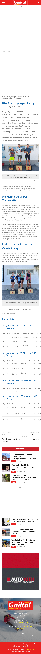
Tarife (34, 644)
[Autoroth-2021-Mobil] (20, 589)
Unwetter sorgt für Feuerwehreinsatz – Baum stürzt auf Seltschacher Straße (23, 478)
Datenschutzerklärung (17, 651)
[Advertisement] (20, 27)
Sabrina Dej (7, 107)
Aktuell (14, 461)
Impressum (27, 651)
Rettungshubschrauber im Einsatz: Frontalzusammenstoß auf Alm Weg (11, 438)
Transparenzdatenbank (12, 644)
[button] (3, 2)
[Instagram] (23, 634)
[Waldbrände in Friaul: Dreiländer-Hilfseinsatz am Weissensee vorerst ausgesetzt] (6, 543)
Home (3, 51)
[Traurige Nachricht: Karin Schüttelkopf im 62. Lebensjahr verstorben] (6, 468)
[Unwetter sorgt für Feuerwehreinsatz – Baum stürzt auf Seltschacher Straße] (6, 478)
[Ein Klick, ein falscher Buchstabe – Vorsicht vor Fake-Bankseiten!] (6, 522)
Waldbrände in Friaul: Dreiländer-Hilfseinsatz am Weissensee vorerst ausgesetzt (23, 542)
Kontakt (25, 646)
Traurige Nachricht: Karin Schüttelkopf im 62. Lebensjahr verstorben (23, 467)
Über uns (16, 646)
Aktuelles (20, 448)
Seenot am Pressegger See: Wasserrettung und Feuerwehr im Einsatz (24, 531)
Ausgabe (26, 644)
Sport (8, 51)
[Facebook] (18, 634)
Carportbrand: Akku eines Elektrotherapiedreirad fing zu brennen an (30, 437)
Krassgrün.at (30, 649)
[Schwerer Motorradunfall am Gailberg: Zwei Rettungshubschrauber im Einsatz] (6, 457)
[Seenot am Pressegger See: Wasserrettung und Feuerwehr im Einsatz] (6, 532)
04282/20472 (23, 622)
